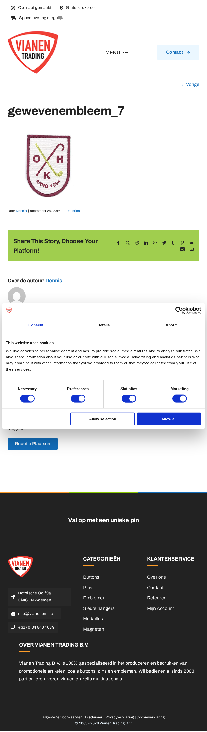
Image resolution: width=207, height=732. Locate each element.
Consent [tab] (35, 325)
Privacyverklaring (119, 717)
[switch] (78, 399)
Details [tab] (103, 325)
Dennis (21, 211)
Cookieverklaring (151, 717)
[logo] (33, 33)
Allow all (168, 419)
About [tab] (171, 325)
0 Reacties (72, 211)
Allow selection (102, 419)
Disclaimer (94, 717)
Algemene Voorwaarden (62, 717)
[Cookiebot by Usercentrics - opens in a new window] (179, 310)
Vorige (192, 84)
